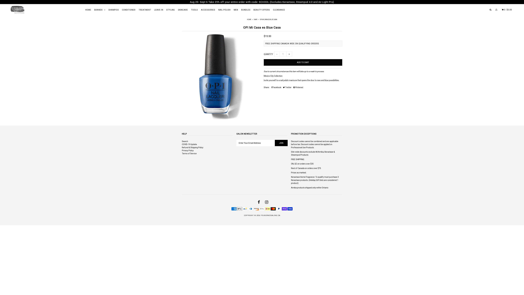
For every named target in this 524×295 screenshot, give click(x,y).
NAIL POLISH (224, 10)
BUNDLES (245, 10)
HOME (88, 10)
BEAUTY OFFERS (262, 10)
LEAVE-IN (158, 10)
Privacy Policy (188, 150)
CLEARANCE (279, 10)
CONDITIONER (129, 10)
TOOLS (194, 10)
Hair (255, 19)
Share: (266, 87)
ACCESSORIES (208, 10)
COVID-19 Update (189, 144)
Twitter (288, 87)
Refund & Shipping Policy (192, 147)
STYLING (170, 10)
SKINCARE (183, 10)
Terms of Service (189, 153)
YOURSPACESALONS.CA (270, 215)
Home (249, 19)
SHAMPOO (113, 10)
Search (185, 141)
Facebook (277, 87)
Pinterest (299, 87)
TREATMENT (145, 10)
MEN (236, 10)
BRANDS (98, 10)
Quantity (268, 54)
